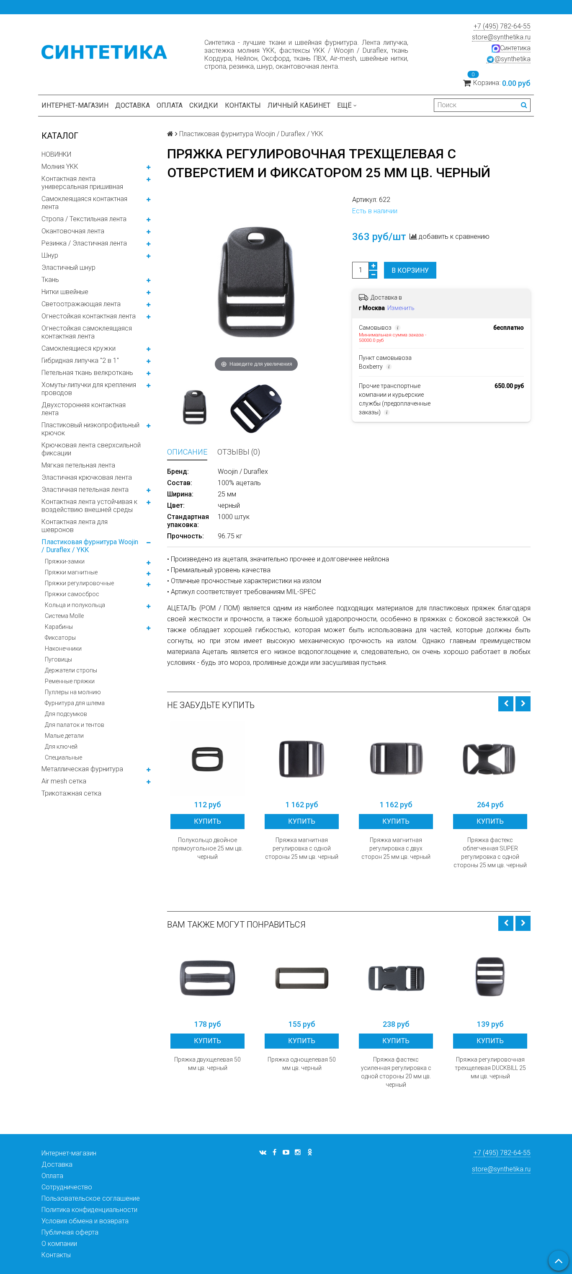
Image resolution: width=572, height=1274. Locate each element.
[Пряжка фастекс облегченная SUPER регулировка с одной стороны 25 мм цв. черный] (490, 758)
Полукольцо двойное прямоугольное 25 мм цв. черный (207, 848)
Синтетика (515, 48)
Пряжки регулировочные (79, 583)
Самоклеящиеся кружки (78, 348)
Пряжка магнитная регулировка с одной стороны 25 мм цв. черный (301, 848)
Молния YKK (59, 167)
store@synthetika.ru (501, 37)
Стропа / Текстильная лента (83, 219)
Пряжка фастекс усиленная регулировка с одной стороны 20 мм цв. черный (396, 1072)
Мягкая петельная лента (78, 465)
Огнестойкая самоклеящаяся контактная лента (86, 332)
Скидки (203, 105)
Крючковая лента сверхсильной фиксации (91, 449)
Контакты (243, 105)
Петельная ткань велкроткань (87, 373)
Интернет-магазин (74, 105)
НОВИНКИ (56, 154)
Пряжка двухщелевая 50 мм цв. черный (207, 1063)
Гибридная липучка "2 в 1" (80, 360)
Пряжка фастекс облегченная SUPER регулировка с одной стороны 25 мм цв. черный (490, 852)
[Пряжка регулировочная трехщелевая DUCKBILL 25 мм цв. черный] (490, 978)
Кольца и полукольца (75, 605)
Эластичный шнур (68, 267)
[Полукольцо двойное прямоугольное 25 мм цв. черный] (207, 758)
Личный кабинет (299, 105)
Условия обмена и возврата (85, 1221)
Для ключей (61, 746)
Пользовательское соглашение (90, 1198)
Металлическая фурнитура (82, 769)
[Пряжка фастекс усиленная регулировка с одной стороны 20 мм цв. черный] (396, 978)
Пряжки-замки (65, 561)
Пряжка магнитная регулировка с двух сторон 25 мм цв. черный (395, 848)
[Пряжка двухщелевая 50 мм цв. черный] (207, 978)
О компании (59, 1244)
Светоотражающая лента (81, 304)
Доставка (132, 105)
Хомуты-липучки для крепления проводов (88, 389)
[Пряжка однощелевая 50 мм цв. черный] (302, 978)
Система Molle (64, 615)
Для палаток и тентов (74, 724)
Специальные (63, 757)
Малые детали (64, 735)
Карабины (59, 626)
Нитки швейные (64, 292)
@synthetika (513, 59)
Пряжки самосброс (72, 594)
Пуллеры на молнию (73, 692)
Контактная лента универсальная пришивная (82, 183)
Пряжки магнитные (71, 572)
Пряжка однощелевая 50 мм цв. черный (302, 1063)
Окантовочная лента (72, 231)
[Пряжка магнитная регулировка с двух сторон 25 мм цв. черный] (396, 758)
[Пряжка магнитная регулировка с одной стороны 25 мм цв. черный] (302, 758)
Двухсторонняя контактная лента (83, 409)
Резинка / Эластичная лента (84, 243)
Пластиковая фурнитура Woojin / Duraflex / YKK (89, 546)
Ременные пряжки (70, 681)
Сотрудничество (66, 1187)
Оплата (170, 105)
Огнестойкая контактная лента (88, 316)
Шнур (49, 255)
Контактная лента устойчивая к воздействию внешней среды (89, 506)
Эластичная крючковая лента (86, 477)
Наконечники (63, 648)
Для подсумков (66, 714)
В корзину (410, 270)
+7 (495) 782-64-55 (502, 26)
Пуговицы (58, 659)
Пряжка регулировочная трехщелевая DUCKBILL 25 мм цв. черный (490, 1068)
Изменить (401, 308)
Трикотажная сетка (71, 793)
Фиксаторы (60, 637)
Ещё (344, 105)
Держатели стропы (71, 670)
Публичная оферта (69, 1232)
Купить (207, 821)
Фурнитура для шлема (75, 703)
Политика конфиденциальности (89, 1210)
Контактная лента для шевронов (74, 526)
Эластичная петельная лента (85, 490)
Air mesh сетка (63, 781)
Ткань (50, 280)
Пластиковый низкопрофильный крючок (90, 429)
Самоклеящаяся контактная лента (84, 203)
